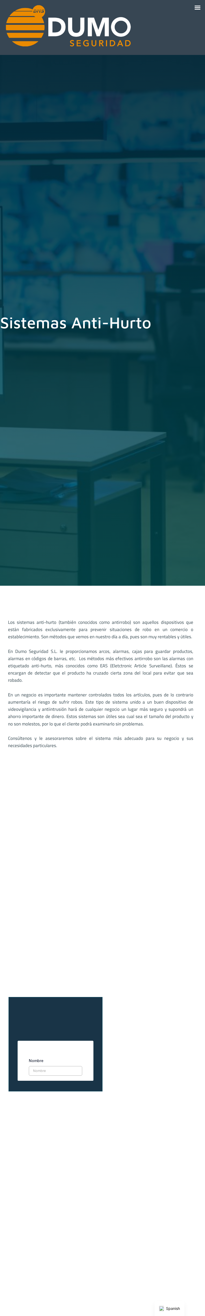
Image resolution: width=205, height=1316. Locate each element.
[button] (197, 7)
